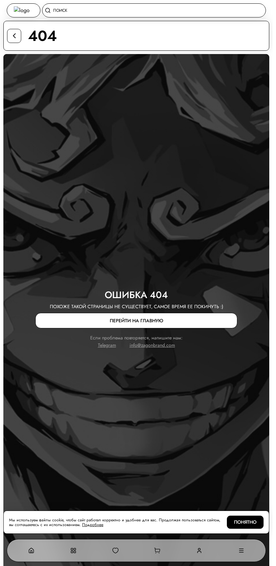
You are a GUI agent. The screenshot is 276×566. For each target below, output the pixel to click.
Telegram (107, 345)
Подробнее (92, 524)
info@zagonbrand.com (152, 345)
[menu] (241, 550)
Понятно (245, 522)
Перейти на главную (136, 321)
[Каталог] (74, 550)
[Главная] (31, 550)
